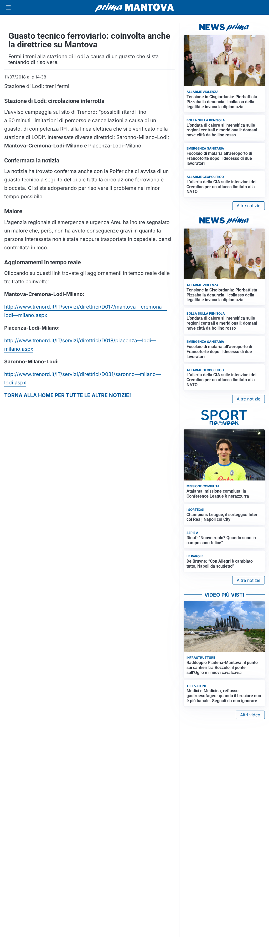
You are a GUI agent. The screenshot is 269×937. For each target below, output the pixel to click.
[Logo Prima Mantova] (134, 7)
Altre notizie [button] (248, 205)
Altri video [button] (250, 714)
